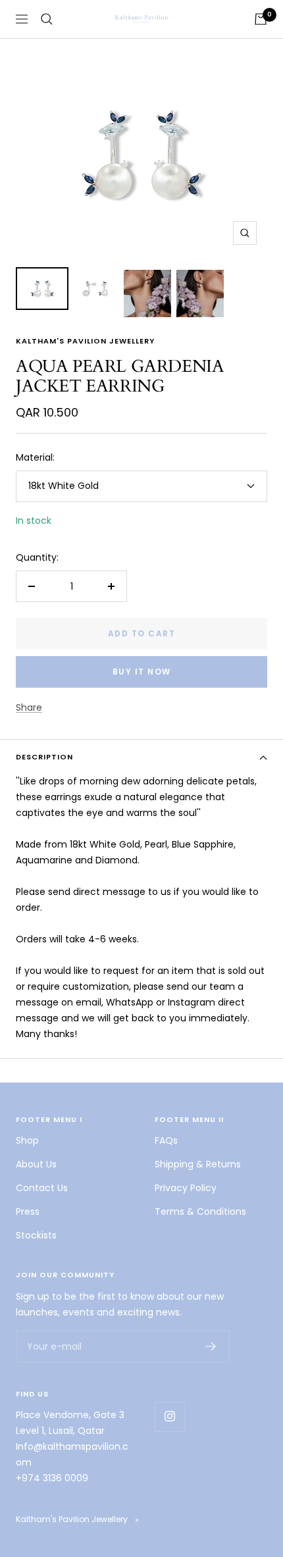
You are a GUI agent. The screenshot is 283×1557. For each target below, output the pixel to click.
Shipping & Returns (198, 1164)
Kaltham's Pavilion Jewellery (85, 341)
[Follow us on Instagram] (169, 1416)
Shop (27, 1140)
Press (27, 1211)
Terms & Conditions (200, 1211)
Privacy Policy (186, 1187)
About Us (36, 1164)
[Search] (47, 19)
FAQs (166, 1140)
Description (44, 757)
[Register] (211, 1346)
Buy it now (142, 671)
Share (29, 707)
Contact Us (42, 1187)
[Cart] (260, 19)
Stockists (36, 1235)
